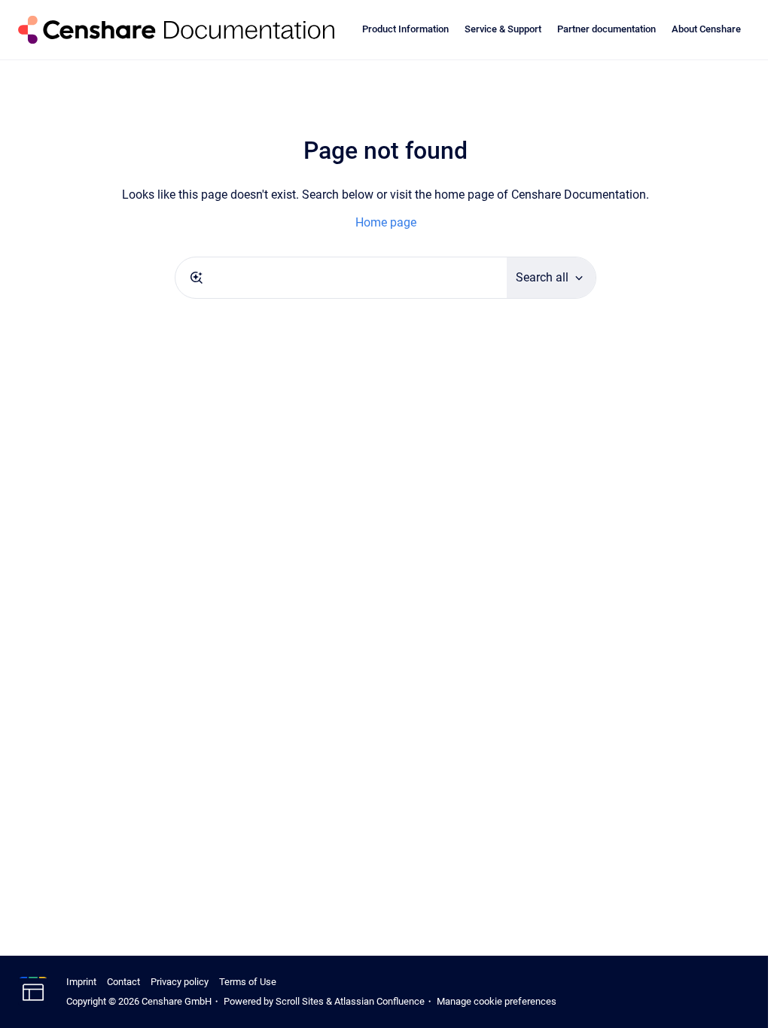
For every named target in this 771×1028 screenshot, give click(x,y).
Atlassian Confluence (379, 1001)
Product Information (405, 29)
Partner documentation (606, 29)
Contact (123, 981)
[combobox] (341, 277)
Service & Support (503, 29)
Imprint (81, 981)
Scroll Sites (300, 1001)
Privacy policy (180, 981)
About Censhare (706, 29)
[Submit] (196, 278)
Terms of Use (247, 981)
